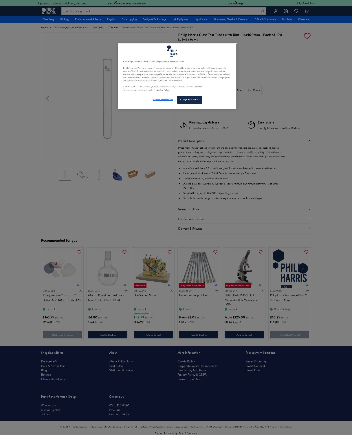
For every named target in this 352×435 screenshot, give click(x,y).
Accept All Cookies (189, 99)
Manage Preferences (163, 99)
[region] (177, 76)
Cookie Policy (163, 89)
